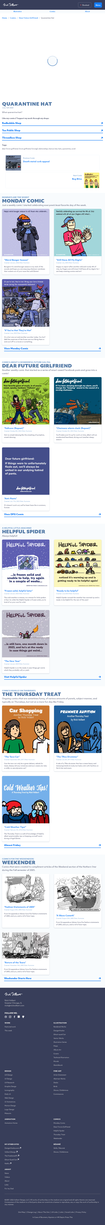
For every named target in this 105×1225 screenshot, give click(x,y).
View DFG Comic (14, 514)
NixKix (7, 1163)
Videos (7, 1177)
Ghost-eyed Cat (60, 1034)
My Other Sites (12, 1144)
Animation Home (11, 1123)
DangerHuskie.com (12, 1148)
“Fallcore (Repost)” (14, 428)
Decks (56, 1082)
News (7, 1173)
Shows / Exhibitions (61, 1090)
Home (4, 18)
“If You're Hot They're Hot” (18, 330)
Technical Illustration (61, 1057)
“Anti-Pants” (10, 498)
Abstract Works (59, 1079)
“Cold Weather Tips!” (15, 827)
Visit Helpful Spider (15, 676)
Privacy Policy (81, 1212)
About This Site (43, 1212)
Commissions (59, 1094)
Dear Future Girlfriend (28, 18)
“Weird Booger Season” (16, 260)
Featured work (10, 1027)
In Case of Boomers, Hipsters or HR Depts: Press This (53, 1217)
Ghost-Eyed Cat (11, 1160)
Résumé (57, 1144)
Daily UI (8, 1094)
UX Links (54, 1212)
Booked (85, 5)
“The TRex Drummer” (67, 756)
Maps (56, 1046)
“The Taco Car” (12, 756)
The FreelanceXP (11, 1156)
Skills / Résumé (59, 1148)
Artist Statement (60, 1075)
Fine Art (57, 1071)
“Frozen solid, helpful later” (18, 590)
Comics (52, 11)
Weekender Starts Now (18, 978)
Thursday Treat (59, 1134)
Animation (10, 1119)
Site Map (21, 1212)
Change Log (31, 1212)
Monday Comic (59, 1123)
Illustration (17, 11)
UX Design (9, 1075)
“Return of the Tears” (15, 962)
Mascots (8, 1113)
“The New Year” (12, 661)
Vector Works (59, 1038)
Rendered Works (60, 1027)
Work (7, 1023)
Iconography (9, 1090)
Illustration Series (60, 1042)
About (87, 11)
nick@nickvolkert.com (14, 1005)
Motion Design (10, 1106)
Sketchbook (58, 1065)
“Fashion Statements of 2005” (19, 907)
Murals (56, 1061)
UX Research (9, 1082)
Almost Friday (12, 845)
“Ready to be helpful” (67, 590)
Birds (55, 1086)
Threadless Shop (12, 137)
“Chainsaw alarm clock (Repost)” (73, 428)
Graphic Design (10, 1086)
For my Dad (9, 1188)
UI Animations (10, 1102)
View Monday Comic (16, 348)
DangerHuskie (59, 1030)
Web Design (9, 1098)
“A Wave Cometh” (65, 915)
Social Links (69, 1212)
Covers (56, 1054)
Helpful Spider (59, 1131)
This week (8, 1030)
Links (6, 1185)
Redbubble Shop (11, 123)
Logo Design (9, 1109)
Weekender (58, 1138)
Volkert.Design (10, 1152)
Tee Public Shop (11, 130)
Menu (98, 5)
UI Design (8, 1079)
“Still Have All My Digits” (69, 260)
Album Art (57, 1050)
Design (8, 1071)
